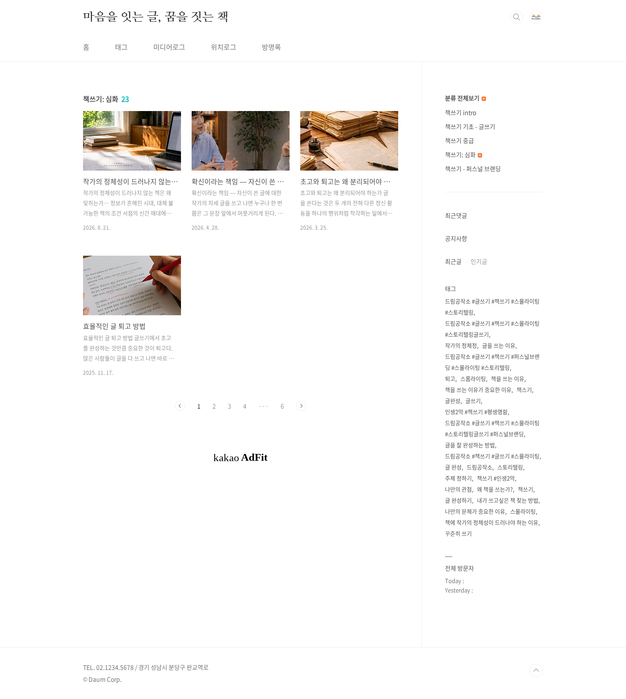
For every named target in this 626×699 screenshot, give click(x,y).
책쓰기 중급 (459, 140)
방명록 (271, 47)
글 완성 (453, 467)
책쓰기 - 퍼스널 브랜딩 (473, 168)
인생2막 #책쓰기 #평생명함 (476, 412)
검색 (516, 17)
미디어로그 (169, 47)
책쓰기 (525, 489)
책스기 (524, 389)
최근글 (453, 261)
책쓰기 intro (460, 112)
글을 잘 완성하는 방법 (470, 445)
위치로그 (223, 47)
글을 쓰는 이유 (498, 345)
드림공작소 (479, 467)
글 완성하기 (458, 500)
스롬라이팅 (473, 378)
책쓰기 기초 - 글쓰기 (470, 126)
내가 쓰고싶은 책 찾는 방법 (507, 500)
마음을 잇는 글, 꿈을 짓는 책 (156, 16)
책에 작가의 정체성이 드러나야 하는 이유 (491, 522)
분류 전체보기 (463, 98)
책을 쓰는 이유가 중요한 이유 (478, 389)
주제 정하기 (458, 478)
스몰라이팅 (523, 511)
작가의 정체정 (461, 345)
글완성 (452, 401)
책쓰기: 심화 (461, 154)
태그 (121, 47)
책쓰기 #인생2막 (496, 478)
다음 (301, 406)
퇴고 (450, 378)
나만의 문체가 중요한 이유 (475, 511)
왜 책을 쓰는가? (495, 489)
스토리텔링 (510, 467)
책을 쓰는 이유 (507, 378)
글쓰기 (473, 401)
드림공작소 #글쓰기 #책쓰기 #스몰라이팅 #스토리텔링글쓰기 (492, 328)
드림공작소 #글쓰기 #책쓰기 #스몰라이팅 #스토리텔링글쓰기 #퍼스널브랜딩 (492, 428)
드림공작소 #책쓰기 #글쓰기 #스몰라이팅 (492, 456)
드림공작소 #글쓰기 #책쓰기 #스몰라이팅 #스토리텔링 (492, 306)
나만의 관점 (458, 489)
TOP (536, 670)
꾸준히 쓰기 (458, 533)
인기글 (479, 261)
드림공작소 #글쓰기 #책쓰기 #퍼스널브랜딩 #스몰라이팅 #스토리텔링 (492, 361)
